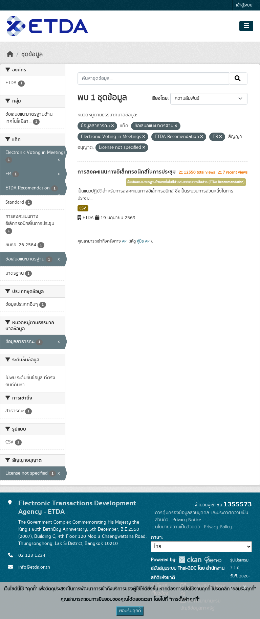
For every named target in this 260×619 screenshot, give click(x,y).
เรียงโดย (160, 98)
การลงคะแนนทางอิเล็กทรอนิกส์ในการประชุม (127, 171)
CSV (83, 208)
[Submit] (238, 78)
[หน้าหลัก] (10, 54)
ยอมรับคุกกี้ (130, 610)
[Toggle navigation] (246, 26)
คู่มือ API (144, 241)
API (125, 241)
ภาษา (156, 537)
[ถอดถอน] (112, 126)
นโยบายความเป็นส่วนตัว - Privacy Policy (193, 527)
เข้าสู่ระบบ (244, 5)
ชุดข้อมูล (32, 54)
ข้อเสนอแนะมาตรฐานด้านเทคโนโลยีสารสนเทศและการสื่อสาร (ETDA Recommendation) (185, 182)
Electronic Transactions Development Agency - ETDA (77, 507)
